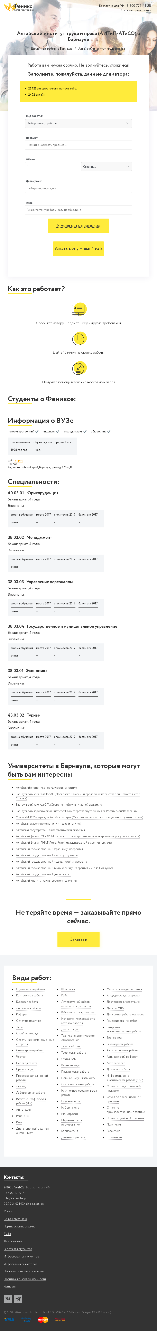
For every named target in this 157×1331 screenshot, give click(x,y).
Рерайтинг (113, 1131)
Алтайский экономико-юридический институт (46, 788)
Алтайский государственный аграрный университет (49, 849)
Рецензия (22, 1116)
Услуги (8, 1211)
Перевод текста (26, 1063)
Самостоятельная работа (77, 1084)
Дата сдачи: (34, 181)
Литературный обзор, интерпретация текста (76, 1004)
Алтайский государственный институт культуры (47, 855)
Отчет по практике (28, 1021)
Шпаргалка (68, 989)
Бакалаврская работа (120, 1044)
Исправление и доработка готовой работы (78, 1021)
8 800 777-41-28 (139, 6)
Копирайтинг (69, 1131)
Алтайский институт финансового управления (46, 881)
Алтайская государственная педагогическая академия (50, 830)
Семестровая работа (30, 1050)
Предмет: (32, 138)
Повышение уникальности (78, 1078)
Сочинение (114, 1137)
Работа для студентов (18, 1249)
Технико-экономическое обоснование (78, 1038)
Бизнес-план (115, 1038)
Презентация (25, 1069)
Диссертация (69, 1029)
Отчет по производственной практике (126, 1110)
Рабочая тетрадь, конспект (78, 1013)
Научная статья (71, 1101)
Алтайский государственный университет (43, 874)
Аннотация (23, 1110)
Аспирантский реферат (122, 1057)
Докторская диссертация (123, 1002)
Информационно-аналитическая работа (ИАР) (125, 1078)
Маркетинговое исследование (71, 1122)
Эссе (19, 1027)
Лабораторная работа (30, 1093)
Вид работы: (34, 116)
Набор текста (70, 1108)
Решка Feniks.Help (15, 1219)
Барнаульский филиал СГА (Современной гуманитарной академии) (59, 805)
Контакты (10, 1286)
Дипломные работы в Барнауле (51, 49)
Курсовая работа (27, 1002)
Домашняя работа (118, 1069)
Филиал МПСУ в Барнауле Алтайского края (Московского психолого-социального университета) (79, 817)
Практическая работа (75, 1072)
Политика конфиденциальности (25, 1279)
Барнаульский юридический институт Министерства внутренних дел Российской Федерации (76, 811)
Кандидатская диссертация (124, 996)
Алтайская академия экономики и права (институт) (48, 824)
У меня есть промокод (79, 226)
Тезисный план (71, 1046)
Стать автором (131, 10)
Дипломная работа (28, 1008)
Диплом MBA (115, 1008)
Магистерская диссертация (124, 989)
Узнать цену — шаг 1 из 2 (78, 249)
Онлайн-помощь (27, 1034)
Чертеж (21, 1057)
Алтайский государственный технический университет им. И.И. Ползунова (64, 868)
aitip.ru (19, 461)
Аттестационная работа (122, 1050)
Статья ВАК (68, 1059)
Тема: (29, 202)
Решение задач (70, 1065)
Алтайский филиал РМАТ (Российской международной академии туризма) (64, 843)
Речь (19, 1122)
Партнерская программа (19, 1226)
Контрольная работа (29, 996)
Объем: (31, 159)
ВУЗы (7, 1234)
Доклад (21, 1086)
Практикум (114, 1125)
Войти (146, 10)
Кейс (64, 996)
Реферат (21, 1015)
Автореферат (116, 1063)
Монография (69, 1114)
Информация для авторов (20, 1264)
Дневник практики (73, 1137)
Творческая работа (73, 1053)
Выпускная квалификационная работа (124, 1029)
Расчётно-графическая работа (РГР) (31, 1101)
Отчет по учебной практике (125, 1118)
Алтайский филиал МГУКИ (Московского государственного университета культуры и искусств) (78, 836)
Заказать (78, 939)
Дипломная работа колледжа (125, 1015)
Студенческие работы (30, 989)
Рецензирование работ (122, 1021)
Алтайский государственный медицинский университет (52, 862)
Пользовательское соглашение (24, 1271)
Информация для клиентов (21, 1256)
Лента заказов (13, 1241)
